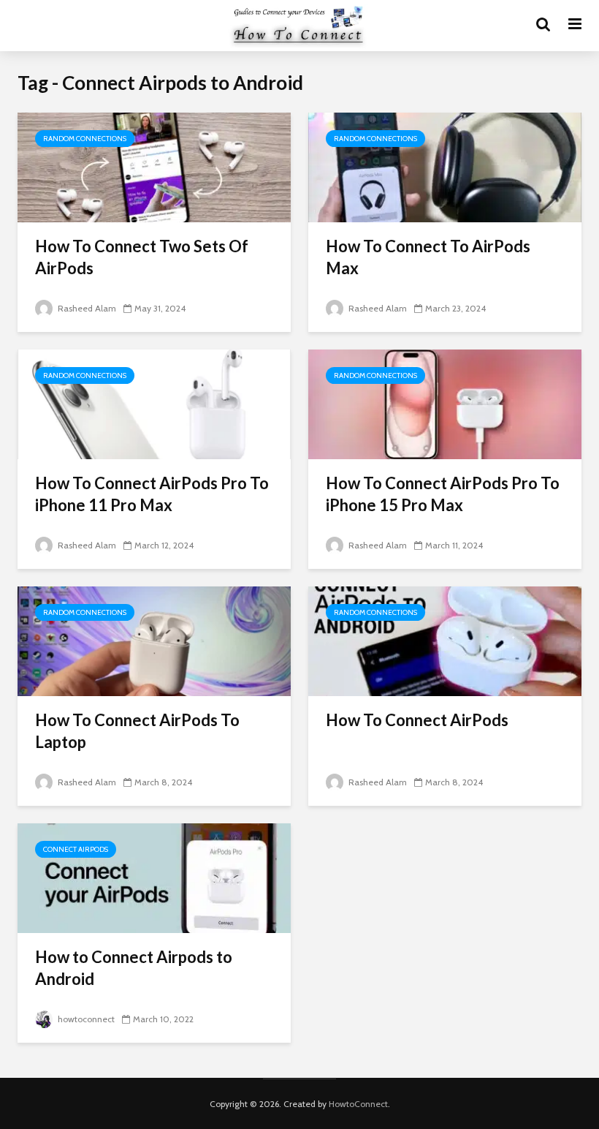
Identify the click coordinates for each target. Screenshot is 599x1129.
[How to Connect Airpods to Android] (154, 877)
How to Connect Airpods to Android (133, 968)
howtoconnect (85, 1018)
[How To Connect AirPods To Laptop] (154, 640)
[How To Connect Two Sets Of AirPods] (154, 166)
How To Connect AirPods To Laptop (137, 731)
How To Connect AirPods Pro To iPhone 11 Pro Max (152, 494)
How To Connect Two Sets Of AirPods (141, 257)
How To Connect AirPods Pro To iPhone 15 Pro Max (443, 494)
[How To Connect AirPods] (444, 640)
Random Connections (84, 138)
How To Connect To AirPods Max (428, 257)
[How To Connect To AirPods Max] (444, 166)
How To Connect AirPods (417, 720)
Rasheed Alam (86, 308)
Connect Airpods (75, 849)
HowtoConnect (358, 1103)
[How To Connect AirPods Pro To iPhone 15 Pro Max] (444, 403)
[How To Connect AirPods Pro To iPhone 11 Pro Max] (154, 403)
